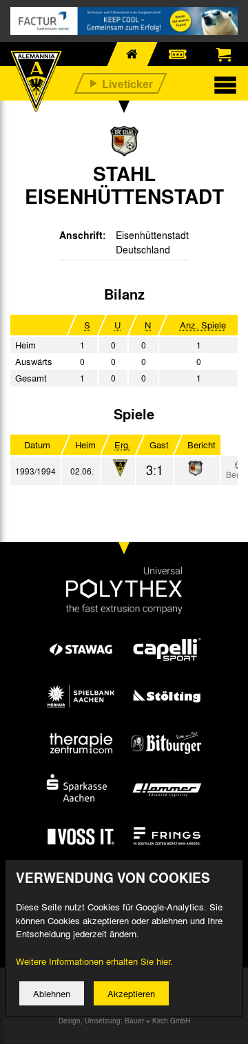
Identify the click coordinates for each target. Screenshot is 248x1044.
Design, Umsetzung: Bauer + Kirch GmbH (124, 1020)
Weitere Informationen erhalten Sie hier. (94, 961)
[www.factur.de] (124, 21)
